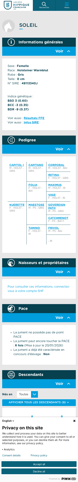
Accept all (39, 464)
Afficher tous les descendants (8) (38, 402)
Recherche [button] (44, 8)
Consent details (11, 455)
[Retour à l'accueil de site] (16, 5)
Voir (59, 51)
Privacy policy (39, 455)
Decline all (39, 471)
